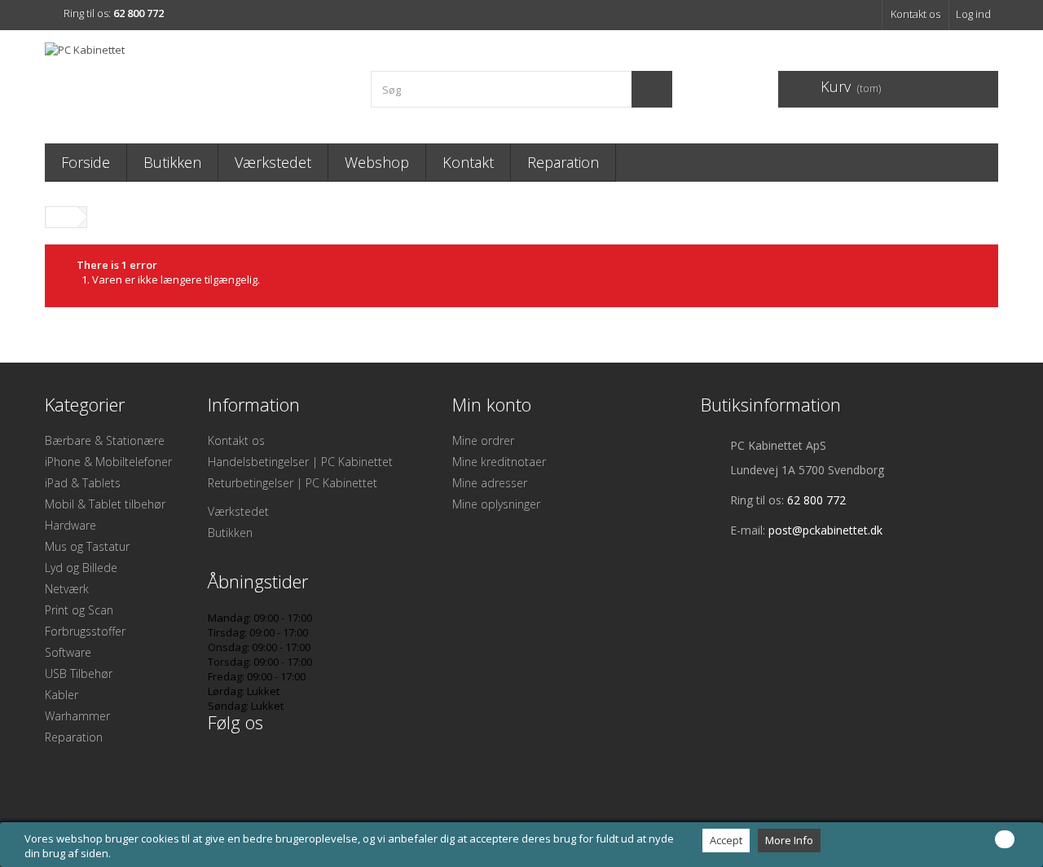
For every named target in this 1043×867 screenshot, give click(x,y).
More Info (789, 840)
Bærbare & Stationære (105, 440)
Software (68, 652)
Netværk (67, 588)
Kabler (61, 694)
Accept (726, 840)
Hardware (70, 525)
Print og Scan (79, 610)
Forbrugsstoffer (85, 631)
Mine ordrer (483, 440)
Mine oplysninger (496, 504)
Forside (85, 162)
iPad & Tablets (83, 483)
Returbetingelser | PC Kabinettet (292, 483)
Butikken (172, 162)
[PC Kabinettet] (195, 82)
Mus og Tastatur (87, 546)
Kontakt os (915, 14)
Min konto (491, 404)
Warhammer (77, 716)
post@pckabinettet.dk (825, 530)
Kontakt (468, 162)
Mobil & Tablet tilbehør (105, 504)
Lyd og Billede (81, 567)
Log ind (973, 14)
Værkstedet (273, 162)
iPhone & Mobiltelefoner (108, 461)
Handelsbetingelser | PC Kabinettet (300, 461)
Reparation (563, 162)
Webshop (377, 162)
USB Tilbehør (78, 673)
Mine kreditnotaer (499, 461)
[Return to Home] (61, 217)
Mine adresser (489, 483)
